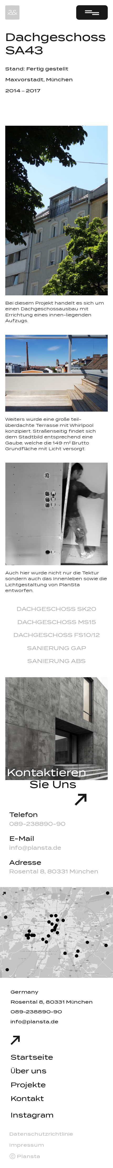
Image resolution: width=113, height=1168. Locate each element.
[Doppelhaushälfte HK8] (76, 956)
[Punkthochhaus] (32, 935)
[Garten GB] (106, 945)
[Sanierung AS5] (57, 932)
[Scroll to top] (15, 1040)
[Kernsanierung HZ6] (57, 920)
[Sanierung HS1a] (5, 917)
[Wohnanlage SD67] (29, 931)
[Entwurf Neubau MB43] (107, 893)
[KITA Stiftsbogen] (34, 935)
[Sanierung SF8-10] (56, 925)
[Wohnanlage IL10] (87, 942)
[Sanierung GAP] (7, 970)
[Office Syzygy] (63, 920)
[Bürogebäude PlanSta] (46, 942)
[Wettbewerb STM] (43, 939)
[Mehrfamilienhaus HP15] (65, 953)
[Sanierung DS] (51, 916)
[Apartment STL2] (55, 927)
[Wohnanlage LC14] (78, 951)
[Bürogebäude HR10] (28, 935)
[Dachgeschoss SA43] (49, 922)
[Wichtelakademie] (28, 938)
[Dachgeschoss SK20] (48, 936)
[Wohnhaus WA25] (26, 935)
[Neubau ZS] (52, 924)
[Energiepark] (4, 893)
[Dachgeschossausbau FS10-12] (54, 930)
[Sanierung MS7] (52, 930)
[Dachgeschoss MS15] (56, 915)
